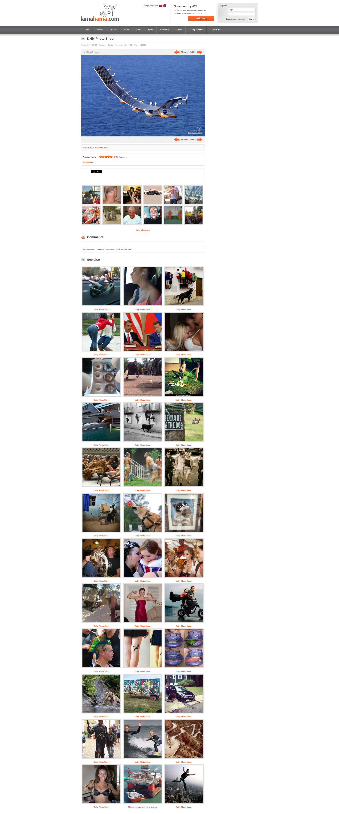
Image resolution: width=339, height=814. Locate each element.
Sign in (86, 162)
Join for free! (126, 249)
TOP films (215, 29)
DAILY (91, 148)
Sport (150, 29)
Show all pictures (93, 52)
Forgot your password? (235, 19)
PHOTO (98, 148)
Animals (99, 29)
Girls (87, 29)
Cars (138, 29)
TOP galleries (196, 29)
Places (113, 29)
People (126, 29)
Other (179, 29)
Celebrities (164, 29)
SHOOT (105, 148)
